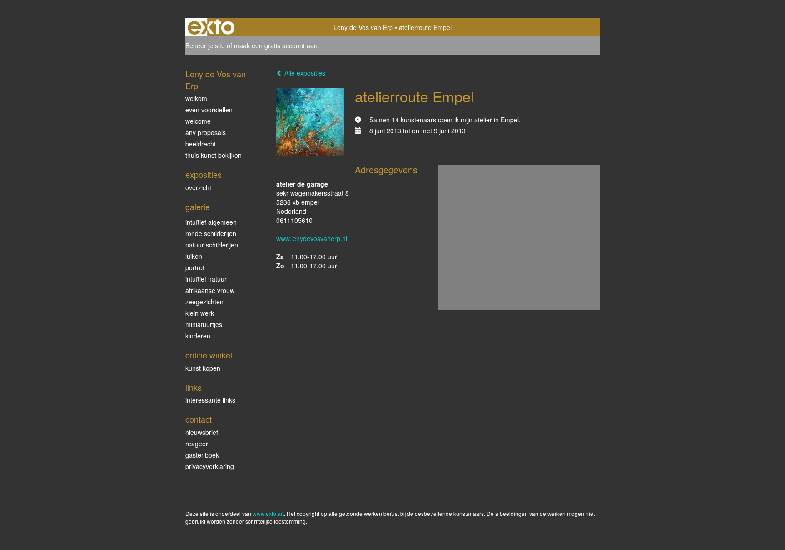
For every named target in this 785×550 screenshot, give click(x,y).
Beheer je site (205, 45)
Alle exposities (304, 72)
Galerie (197, 206)
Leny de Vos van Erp (363, 27)
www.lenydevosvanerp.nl (311, 238)
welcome (198, 121)
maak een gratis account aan (276, 45)
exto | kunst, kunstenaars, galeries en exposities (211, 27)
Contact (198, 419)
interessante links (210, 399)
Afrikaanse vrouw (209, 290)
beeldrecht (200, 143)
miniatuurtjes (203, 324)
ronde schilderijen (210, 233)
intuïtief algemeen (211, 222)
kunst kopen (202, 368)
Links (193, 387)
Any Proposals (205, 132)
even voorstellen (209, 109)
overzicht (198, 187)
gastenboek (202, 454)
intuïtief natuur (206, 278)
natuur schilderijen (211, 244)
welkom (196, 98)
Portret (194, 267)
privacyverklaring (209, 466)
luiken (193, 256)
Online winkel (208, 355)
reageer (196, 443)
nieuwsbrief (201, 432)
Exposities (203, 174)
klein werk (199, 313)
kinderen (197, 335)
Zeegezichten (204, 301)
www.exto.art (268, 513)
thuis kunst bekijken (213, 155)
